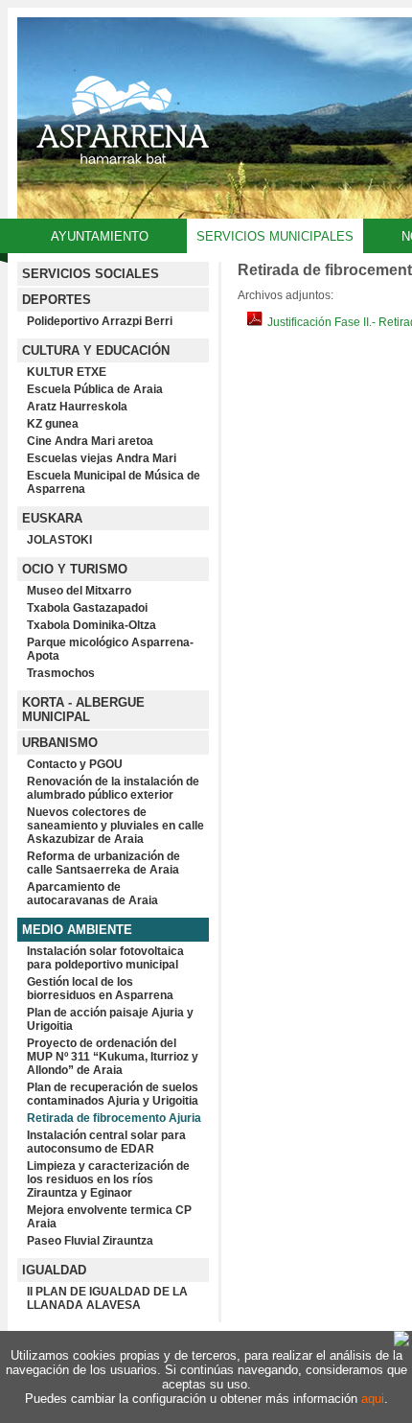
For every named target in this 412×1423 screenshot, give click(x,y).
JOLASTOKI (59, 540)
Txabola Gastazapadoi (87, 608)
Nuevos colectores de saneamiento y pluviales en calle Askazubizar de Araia (115, 825)
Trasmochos (61, 673)
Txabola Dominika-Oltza (91, 625)
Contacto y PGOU (75, 764)
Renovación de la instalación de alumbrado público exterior (113, 788)
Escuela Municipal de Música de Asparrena (113, 482)
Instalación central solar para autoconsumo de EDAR (106, 1142)
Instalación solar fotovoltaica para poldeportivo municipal (105, 958)
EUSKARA (52, 518)
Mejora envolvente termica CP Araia (109, 1216)
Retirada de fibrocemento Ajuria (114, 1118)
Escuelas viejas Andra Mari (101, 458)
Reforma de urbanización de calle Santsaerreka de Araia (103, 863)
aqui (372, 1398)
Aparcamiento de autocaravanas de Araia (92, 893)
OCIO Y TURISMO (74, 569)
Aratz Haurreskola (77, 406)
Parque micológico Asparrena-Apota (110, 649)
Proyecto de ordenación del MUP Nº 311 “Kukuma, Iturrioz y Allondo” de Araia (112, 1057)
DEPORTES (56, 299)
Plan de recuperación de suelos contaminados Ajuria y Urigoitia (112, 1094)
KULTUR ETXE (66, 372)
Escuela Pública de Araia (95, 389)
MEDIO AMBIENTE (77, 929)
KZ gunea (53, 424)
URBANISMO (60, 742)
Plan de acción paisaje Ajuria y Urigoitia (110, 1019)
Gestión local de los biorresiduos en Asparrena (100, 988)
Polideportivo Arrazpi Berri (99, 321)
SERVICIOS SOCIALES (90, 274)
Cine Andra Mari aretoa (90, 441)
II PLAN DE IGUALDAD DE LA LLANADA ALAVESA (107, 1298)
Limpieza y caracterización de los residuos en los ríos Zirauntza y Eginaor (108, 1179)
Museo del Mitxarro (79, 590)
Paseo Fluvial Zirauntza (90, 1241)
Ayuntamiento (100, 236)
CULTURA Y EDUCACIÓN (96, 350)
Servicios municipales (275, 236)
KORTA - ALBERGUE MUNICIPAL (83, 709)
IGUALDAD (54, 1270)
